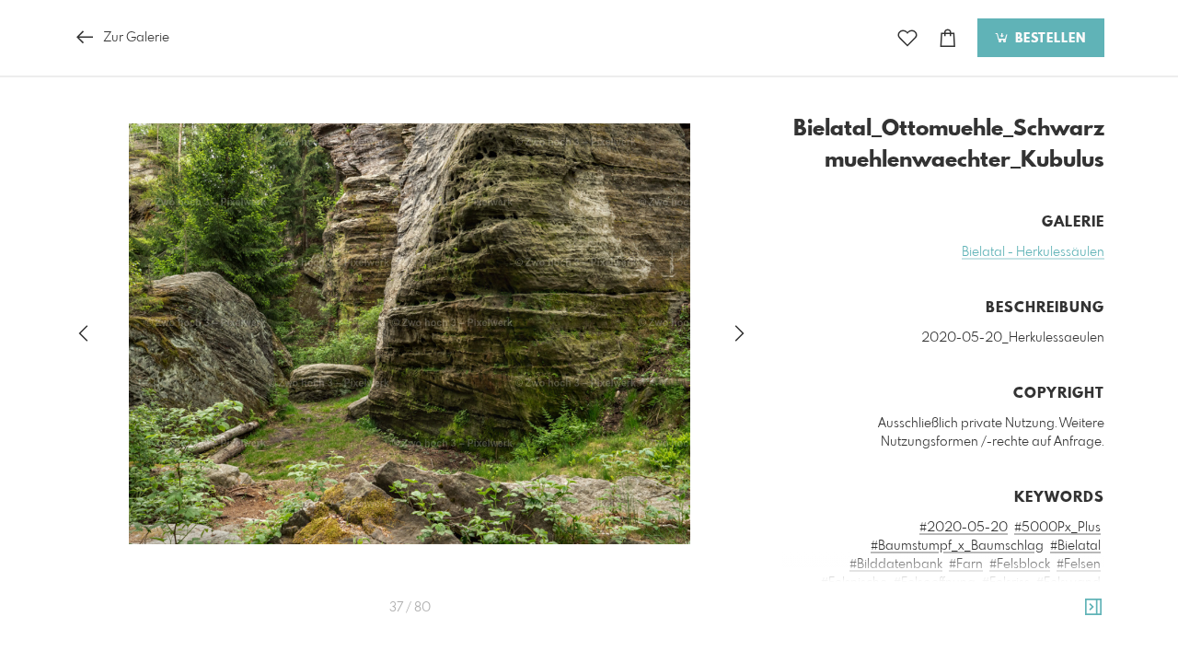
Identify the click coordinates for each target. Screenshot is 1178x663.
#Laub (1035, 638)
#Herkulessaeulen (844, 638)
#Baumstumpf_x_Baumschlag (957, 546)
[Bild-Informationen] (1093, 607)
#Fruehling (844, 619)
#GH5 (899, 619)
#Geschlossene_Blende (990, 619)
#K (910, 638)
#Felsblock (1019, 564)
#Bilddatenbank (895, 564)
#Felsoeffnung (935, 582)
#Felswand (1068, 582)
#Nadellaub (1066, 656)
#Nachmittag (901, 656)
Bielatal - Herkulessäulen (1033, 252)
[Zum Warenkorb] (948, 38)
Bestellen (1048, 38)
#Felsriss (1006, 582)
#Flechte (859, 601)
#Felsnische (854, 582)
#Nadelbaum (985, 656)
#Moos (1080, 638)
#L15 (997, 638)
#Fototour (1072, 601)
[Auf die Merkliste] (907, 38)
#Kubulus (950, 638)
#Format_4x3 (928, 601)
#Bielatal (1075, 546)
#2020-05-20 (963, 527)
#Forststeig (1004, 601)
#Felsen (1079, 564)
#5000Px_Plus (1057, 527)
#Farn (966, 564)
